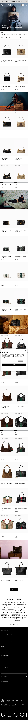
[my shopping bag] (17, 5)
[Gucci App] (2, 700)
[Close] (25, 350)
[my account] (19, 5)
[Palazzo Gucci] (18, 701)
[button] (14, 589)
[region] (14, 360)
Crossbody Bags (10, 34)
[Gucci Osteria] (8, 701)
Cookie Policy (20, 361)
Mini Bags (16, 34)
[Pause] (26, 1)
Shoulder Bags (22, 34)
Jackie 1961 (10, 609)
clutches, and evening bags (19, 617)
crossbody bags (5, 615)
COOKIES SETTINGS (14, 367)
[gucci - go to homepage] (6, 5)
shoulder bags (16, 614)
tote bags (4, 617)
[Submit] (26, 634)
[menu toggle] (26, 5)
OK (14, 364)
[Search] (22, 5)
